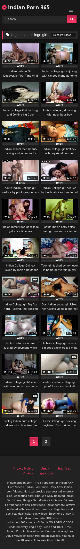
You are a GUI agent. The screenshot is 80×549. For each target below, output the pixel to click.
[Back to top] (67, 537)
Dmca (45, 468)
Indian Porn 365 (28, 7)
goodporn (47, 473)
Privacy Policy (23, 468)
